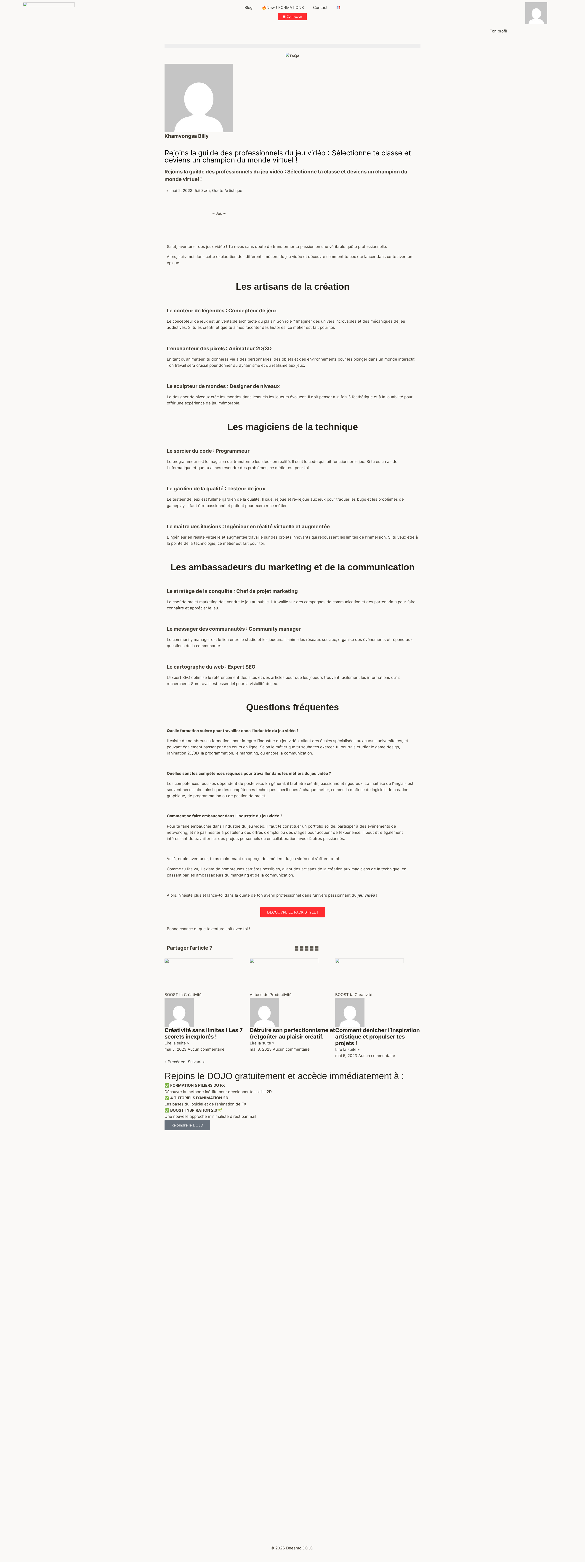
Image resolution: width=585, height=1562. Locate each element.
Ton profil (498, 31)
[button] (297, 948)
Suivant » (196, 1062)
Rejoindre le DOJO (187, 1125)
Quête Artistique (227, 190)
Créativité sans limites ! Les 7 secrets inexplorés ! (204, 1033)
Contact (320, 7)
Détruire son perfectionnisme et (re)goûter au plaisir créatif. (292, 1033)
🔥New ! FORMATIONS (283, 7)
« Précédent (176, 1062)
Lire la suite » (177, 1043)
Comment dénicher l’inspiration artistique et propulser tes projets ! (377, 1037)
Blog (249, 7)
